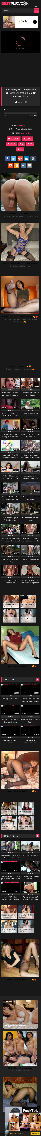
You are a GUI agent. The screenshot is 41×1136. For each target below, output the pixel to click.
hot (31, 144)
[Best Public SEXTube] (16, 4)
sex (21, 149)
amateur (29, 138)
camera (12, 144)
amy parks (25, 133)
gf (22, 144)
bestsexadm (24, 125)
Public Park (15, 138)
